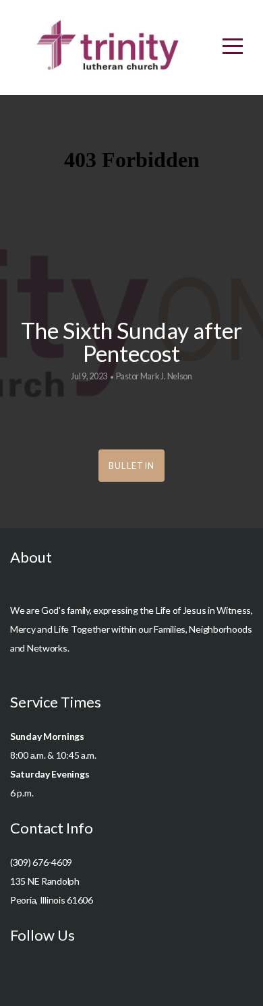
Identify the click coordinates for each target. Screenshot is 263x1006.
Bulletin (131, 465)
